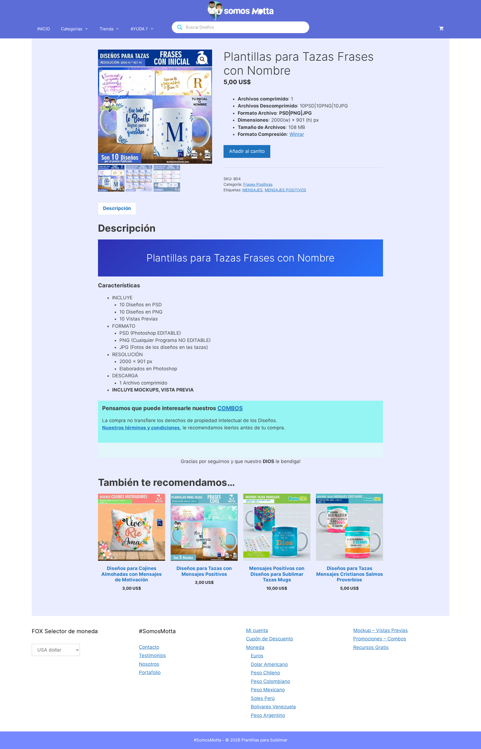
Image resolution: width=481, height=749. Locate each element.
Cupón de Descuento (269, 639)
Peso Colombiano (270, 681)
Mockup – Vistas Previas (380, 630)
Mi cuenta (257, 630)
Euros (257, 656)
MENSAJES (252, 190)
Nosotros (149, 664)
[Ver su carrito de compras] (441, 29)
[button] (202, 59)
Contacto (149, 647)
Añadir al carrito (247, 151)
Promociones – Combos (379, 639)
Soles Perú (263, 698)
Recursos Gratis (371, 647)
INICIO (43, 28)
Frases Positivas (258, 184)
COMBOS (230, 408)
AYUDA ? (139, 28)
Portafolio (150, 672)
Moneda (255, 647)
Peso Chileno (265, 672)
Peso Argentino (268, 715)
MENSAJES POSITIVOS (285, 190)
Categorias (71, 28)
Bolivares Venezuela (273, 706)
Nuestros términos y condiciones (141, 427)
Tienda (106, 28)
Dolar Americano (269, 664)
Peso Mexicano (268, 689)
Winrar (296, 134)
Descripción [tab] (117, 208)
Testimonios (152, 655)
